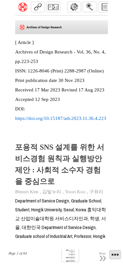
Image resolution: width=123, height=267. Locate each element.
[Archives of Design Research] (22, 7)
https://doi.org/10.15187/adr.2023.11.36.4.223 (60, 118)
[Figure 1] (70, 256)
